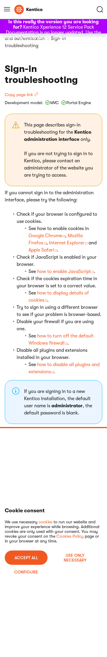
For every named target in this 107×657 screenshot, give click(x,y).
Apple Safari (41, 250)
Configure (26, 572)
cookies (45, 521)
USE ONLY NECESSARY (75, 557)
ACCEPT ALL (26, 557)
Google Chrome (45, 235)
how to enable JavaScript (64, 271)
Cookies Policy (70, 536)
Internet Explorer (66, 243)
